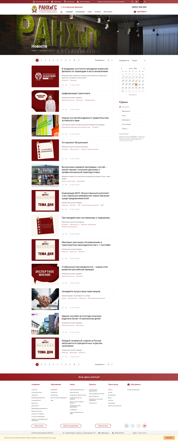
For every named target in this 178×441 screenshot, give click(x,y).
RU (141, 1)
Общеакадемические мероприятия (75, 406)
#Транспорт (79, 100)
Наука (124, 115)
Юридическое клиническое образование (96, 399)
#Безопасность (74, 149)
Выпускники (35, 403)
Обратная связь (103, 426)
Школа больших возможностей (93, 390)
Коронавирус (111, 403)
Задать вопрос (39, 426)
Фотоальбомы (112, 395)
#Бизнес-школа (72, 298)
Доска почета (35, 405)
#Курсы (64, 298)
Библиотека (57, 1)
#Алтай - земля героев (68, 181)
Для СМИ (110, 400)
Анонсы (110, 392)
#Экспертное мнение (68, 100)
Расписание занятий (42, 1)
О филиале (34, 389)
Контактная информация (38, 416)
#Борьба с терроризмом (88, 224)
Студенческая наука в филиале (78, 395)
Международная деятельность (39, 408)
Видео (109, 397)
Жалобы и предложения (70, 426)
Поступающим (126, 124)
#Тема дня (65, 205)
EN (145, 1)
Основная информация (133, 389)
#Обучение (73, 80)
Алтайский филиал (73, 7)
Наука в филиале (74, 392)
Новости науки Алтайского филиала (77, 402)
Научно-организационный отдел (76, 413)
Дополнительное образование (59, 397)
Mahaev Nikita (142, 433)
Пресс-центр (43, 50)
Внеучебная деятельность (38, 397)
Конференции (73, 409)
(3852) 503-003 (139, 7)
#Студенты (65, 80)
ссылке (54, 438)
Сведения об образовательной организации (111, 1)
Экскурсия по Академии (38, 414)
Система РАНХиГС (36, 400)
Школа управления (94, 396)
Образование (126, 120)
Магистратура (54, 395)
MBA (52, 400)
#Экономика (80, 325)
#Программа (81, 181)
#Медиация (82, 298)
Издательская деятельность (77, 389)
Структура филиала (37, 392)
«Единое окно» (93, 403)
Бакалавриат (54, 389)
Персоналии (35, 395)
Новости (110, 389)
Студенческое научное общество (75, 398)
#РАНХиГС (73, 205)
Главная (34, 50)
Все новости (133, 94)
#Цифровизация (90, 100)
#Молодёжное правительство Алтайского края (76, 127)
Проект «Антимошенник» (115, 405)
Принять (169, 438)
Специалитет (54, 392)
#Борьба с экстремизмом (69, 226)
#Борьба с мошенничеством (89, 149)
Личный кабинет (85, 1)
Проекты (124, 128)
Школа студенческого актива (96, 393)
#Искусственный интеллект (90, 205)
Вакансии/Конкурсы (37, 411)
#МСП (102, 205)
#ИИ (79, 205)
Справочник (70, 1)
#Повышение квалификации (96, 298)
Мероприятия (126, 111)
